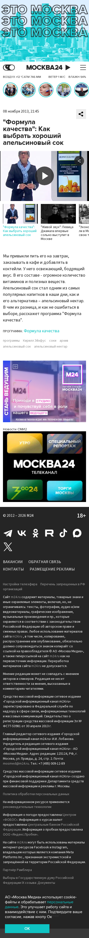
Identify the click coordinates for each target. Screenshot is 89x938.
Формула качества (41, 331)
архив (64, 340)
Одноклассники (36, 533)
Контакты (13, 569)
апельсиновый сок (17, 346)
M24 (30, 515)
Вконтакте (22, 533)
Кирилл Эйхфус (34, 340)
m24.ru (16, 597)
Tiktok (63, 533)
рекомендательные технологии (27, 806)
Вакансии (13, 562)
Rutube (49, 533)
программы (11, 340)
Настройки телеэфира (20, 584)
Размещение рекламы (52, 569)
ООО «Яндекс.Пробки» (20, 834)
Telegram (8, 533)
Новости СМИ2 (15, 429)
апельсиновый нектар (50, 346)
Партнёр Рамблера (17, 870)
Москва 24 (44, 67)
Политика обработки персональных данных (36, 794)
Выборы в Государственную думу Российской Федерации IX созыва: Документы (38, 880)
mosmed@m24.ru (16, 763)
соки (52, 340)
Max (77, 533)
